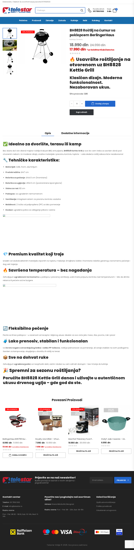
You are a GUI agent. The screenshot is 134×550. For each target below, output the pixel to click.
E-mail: (6, 506)
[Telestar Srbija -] (17, 10)
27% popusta (45, 409)
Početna (23, 20)
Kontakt (108, 20)
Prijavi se (121, 480)
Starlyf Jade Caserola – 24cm (114, 439)
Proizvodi (36, 20)
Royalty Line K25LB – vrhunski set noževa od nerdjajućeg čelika (63, 439)
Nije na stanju (45, 413)
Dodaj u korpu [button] (19, 455)
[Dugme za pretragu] (82, 10)
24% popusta (27, 32)
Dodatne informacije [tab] (75, 133)
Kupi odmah (81, 112)
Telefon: (6, 502)
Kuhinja (74, 20)
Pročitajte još (50, 455)
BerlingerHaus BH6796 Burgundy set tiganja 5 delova (26, 439)
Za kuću (62, 20)
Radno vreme (8, 510)
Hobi (85, 20)
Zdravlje (50, 20)
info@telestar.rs (15, 506)
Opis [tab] (48, 133)
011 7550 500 (15, 502)
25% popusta (12, 409)
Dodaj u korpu (102, 103)
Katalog (96, 20)
